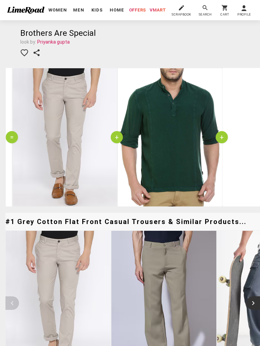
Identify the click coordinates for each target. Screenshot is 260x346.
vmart (158, 10)
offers (137, 10)
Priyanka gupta (53, 42)
